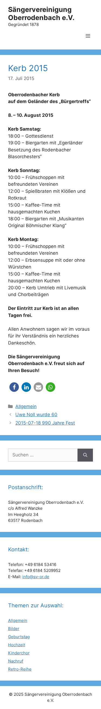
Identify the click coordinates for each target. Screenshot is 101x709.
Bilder (13, 628)
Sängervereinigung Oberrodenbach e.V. (41, 13)
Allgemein (26, 406)
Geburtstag (19, 636)
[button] (14, 387)
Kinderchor (19, 652)
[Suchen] (85, 455)
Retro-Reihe (20, 669)
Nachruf (15, 661)
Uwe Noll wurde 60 (36, 414)
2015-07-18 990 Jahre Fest (45, 423)
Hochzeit (16, 644)
